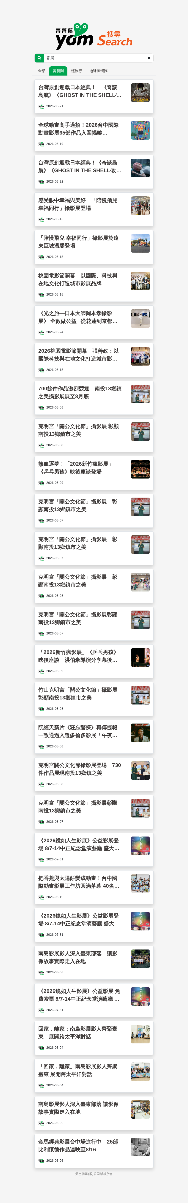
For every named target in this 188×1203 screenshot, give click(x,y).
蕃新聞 (58, 71)
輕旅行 (76, 71)
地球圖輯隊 (98, 71)
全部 (41, 71)
